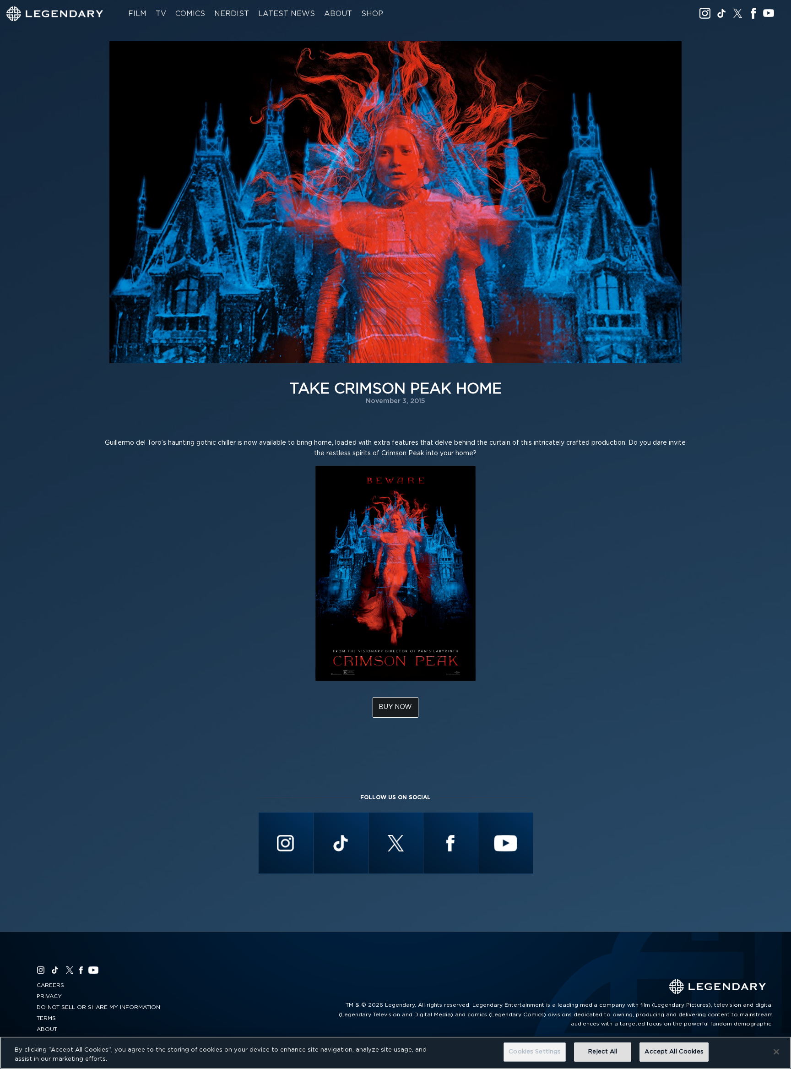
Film (137, 13)
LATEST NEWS (286, 13)
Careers (50, 985)
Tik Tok (721, 13)
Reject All (602, 1052)
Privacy (49, 996)
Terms (46, 1018)
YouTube (768, 13)
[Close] (776, 1052)
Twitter (737, 13)
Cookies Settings (535, 1052)
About (338, 13)
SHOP (372, 13)
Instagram (704, 13)
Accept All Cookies (674, 1052)
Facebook (753, 13)
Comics (190, 13)
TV (161, 13)
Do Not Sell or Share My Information (98, 1007)
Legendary (55, 13)
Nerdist (231, 13)
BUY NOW (395, 707)
